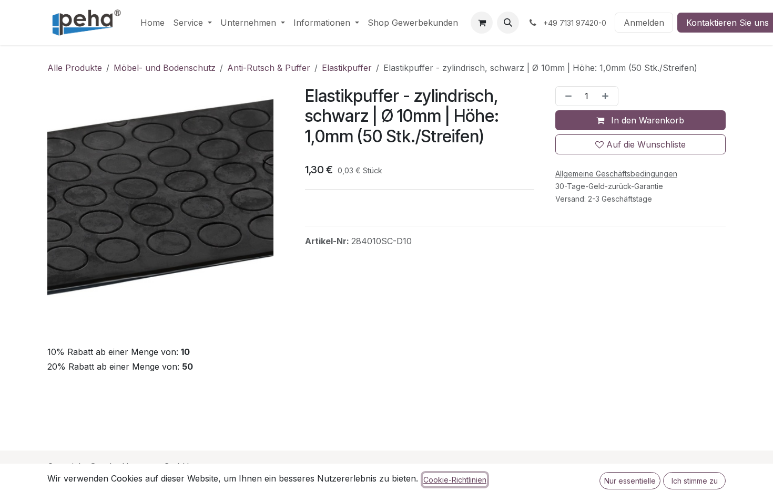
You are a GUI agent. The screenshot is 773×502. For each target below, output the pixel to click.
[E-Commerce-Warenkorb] (482, 23)
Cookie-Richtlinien (454, 479)
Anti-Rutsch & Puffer (268, 67)
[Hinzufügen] (607, 96)
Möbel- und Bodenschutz (165, 67)
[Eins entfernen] (566, 96)
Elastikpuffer (347, 67)
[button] (508, 23)
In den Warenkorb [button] (646, 120)
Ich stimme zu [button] (695, 480)
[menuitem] (152, 22)
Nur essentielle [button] (630, 480)
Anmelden (644, 22)
